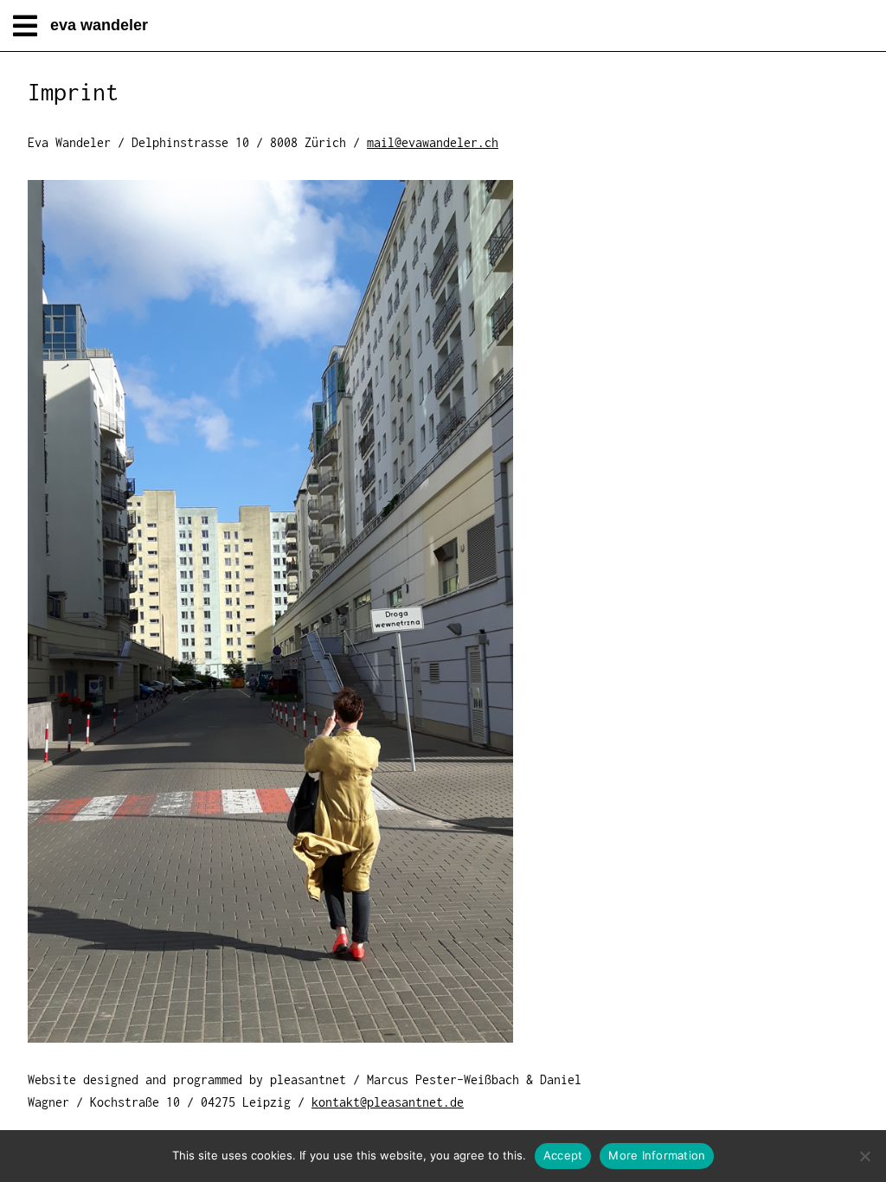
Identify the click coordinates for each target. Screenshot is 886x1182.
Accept (563, 1155)
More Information (656, 1155)
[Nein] (864, 1156)
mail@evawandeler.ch (432, 142)
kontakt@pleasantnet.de (387, 1102)
